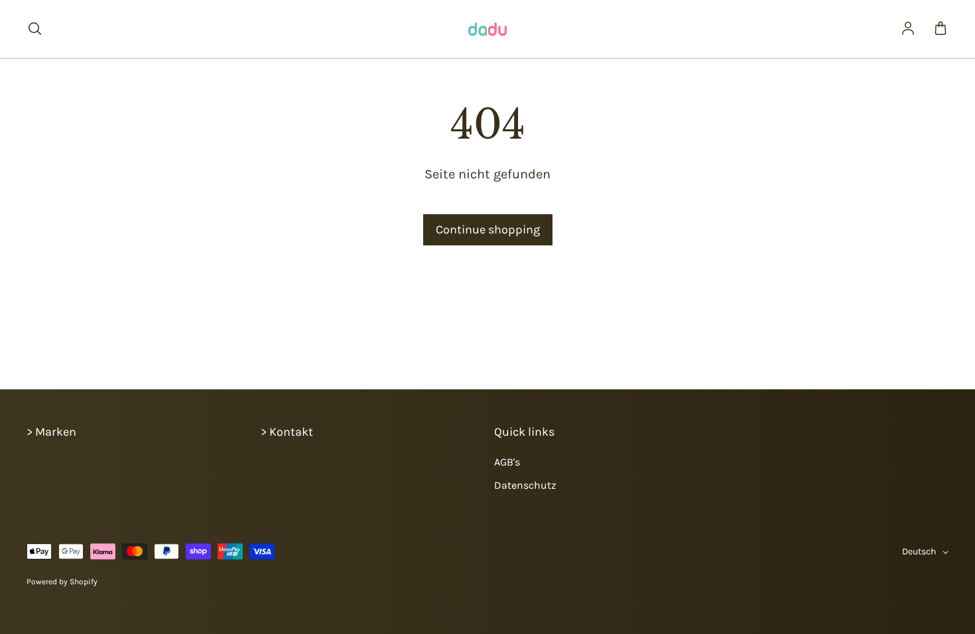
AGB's (507, 462)
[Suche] (34, 29)
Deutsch (919, 551)
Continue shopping (488, 229)
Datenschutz (525, 485)
